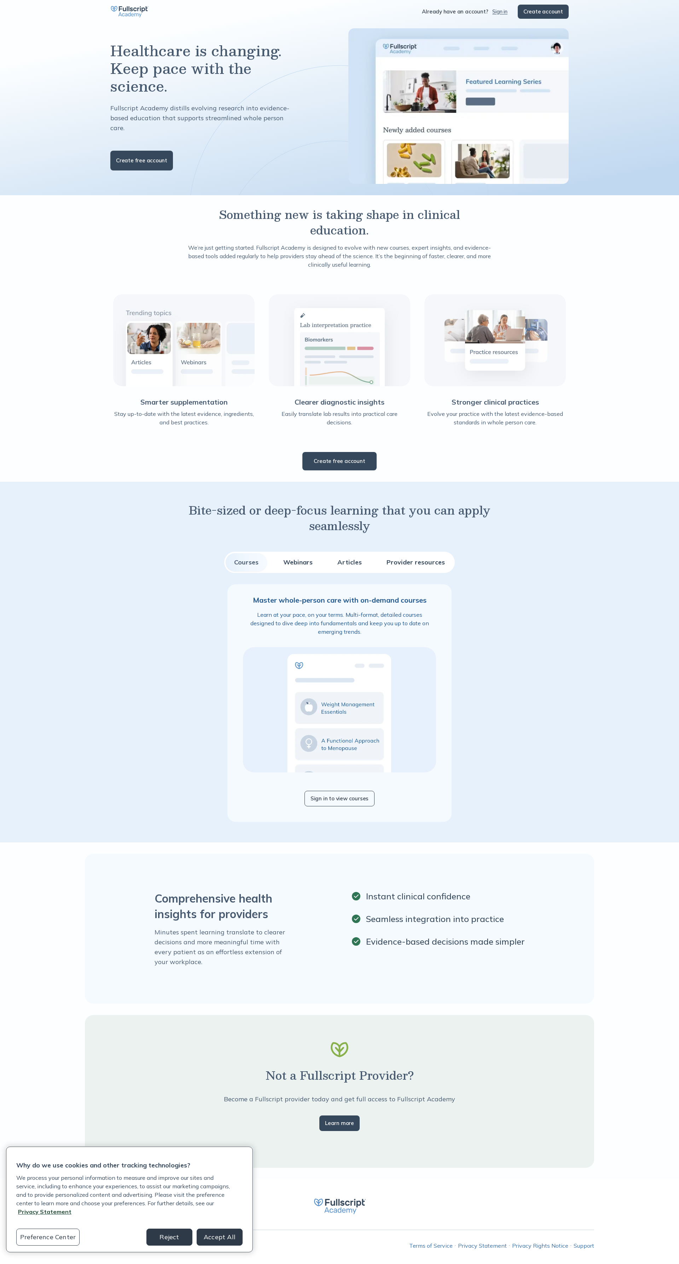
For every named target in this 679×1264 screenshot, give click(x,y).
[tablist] (339, 562)
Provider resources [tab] (416, 562)
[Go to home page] (129, 11)
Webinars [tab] (298, 562)
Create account (543, 11)
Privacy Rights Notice (540, 1245)
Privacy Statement (482, 1245)
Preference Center (48, 1237)
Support (584, 1245)
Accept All (220, 1237)
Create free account (141, 160)
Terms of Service (431, 1245)
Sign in (499, 11)
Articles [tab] (349, 562)
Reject (169, 1237)
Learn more (339, 1123)
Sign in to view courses (339, 798)
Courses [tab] (246, 562)
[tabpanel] (339, 703)
